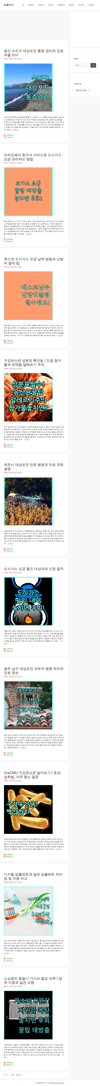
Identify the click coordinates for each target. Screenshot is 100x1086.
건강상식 (51, 5)
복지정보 (81, 5)
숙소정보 (91, 5)
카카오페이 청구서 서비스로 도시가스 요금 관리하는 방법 (33, 157)
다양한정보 (61, 5)
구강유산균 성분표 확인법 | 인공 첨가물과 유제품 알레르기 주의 (32, 362)
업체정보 (72, 5)
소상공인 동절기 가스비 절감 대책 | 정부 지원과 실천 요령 (33, 980)
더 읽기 (15, 130)
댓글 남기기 (9, 137)
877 (12, 1075)
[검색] (93, 65)
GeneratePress (59, 1083)
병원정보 (31, 5)
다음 (18, 1075)
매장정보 (41, 5)
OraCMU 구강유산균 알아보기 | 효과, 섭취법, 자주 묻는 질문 (32, 775)
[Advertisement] (34, 25)
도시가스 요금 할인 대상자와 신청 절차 (33, 569)
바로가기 (9, 4)
